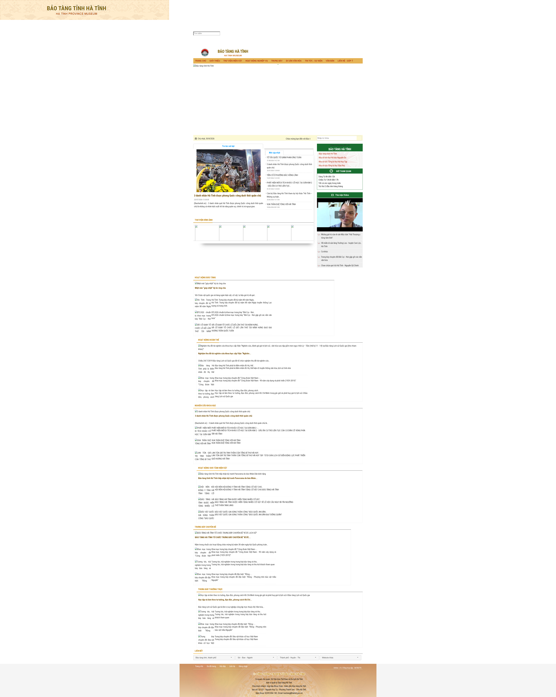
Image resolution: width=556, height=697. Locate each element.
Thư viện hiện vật (239, 33)
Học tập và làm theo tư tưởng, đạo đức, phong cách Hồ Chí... (225, 599)
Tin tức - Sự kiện (277, 33)
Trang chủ (222, 33)
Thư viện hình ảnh (204, 220)
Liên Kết (199, 651)
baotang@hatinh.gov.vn (293, 693)
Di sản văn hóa (269, 33)
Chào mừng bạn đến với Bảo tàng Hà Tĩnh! (255, 138)
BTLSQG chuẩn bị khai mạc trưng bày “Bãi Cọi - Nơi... (233, 312)
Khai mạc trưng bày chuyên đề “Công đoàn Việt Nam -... (238, 378)
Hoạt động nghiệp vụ (249, 33)
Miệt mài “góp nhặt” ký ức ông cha (210, 288)
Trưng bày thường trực (210, 589)
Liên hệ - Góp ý (293, 33)
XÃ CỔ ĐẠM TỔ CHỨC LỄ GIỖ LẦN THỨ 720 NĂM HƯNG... (235, 324)
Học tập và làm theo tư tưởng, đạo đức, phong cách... (237, 390)
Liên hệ (232, 666)
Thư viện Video (342, 195)
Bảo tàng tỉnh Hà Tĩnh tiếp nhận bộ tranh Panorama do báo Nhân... (227, 478)
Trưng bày (259, 33)
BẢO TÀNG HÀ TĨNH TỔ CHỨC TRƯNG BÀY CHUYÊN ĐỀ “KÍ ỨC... (223, 537)
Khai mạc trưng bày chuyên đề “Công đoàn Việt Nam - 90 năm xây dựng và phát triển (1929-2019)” (255, 380)
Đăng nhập (243, 666)
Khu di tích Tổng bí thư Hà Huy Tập (333, 161)
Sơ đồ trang (211, 666)
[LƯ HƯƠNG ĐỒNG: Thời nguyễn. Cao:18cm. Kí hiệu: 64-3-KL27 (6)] (281, 233)
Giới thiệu (230, 33)
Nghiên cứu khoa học (205, 405)
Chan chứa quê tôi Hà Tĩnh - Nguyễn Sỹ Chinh (340, 265)
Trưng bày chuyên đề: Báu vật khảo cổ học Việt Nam (236, 636)
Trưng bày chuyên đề (205, 527)
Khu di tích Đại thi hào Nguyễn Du (332, 157)
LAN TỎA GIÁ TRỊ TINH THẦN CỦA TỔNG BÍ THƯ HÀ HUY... (235, 453)
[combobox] (214, 657)
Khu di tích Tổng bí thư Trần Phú (312, 33)
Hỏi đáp (223, 666)
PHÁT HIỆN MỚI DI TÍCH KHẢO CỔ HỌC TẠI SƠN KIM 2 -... (235, 428)
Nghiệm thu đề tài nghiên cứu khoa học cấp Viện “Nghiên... (224, 353)
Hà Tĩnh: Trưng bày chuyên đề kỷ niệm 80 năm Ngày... (233, 300)
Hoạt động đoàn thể (208, 340)
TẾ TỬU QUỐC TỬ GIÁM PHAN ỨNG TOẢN (284, 157)
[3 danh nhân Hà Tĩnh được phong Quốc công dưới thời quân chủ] (228, 170)
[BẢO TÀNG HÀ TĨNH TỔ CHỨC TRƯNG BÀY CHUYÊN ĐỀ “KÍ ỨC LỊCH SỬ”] (226, 533)
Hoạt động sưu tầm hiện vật (212, 468)
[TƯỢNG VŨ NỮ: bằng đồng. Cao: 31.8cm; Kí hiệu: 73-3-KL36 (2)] (257, 233)
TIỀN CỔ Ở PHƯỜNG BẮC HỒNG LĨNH (282, 175)
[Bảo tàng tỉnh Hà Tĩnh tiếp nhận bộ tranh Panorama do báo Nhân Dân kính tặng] (232, 474)
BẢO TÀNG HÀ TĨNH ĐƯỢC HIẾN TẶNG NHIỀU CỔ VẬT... (238, 499)
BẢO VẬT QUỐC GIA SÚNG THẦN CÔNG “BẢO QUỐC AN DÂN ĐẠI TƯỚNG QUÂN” (248, 514)
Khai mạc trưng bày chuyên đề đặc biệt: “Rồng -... (232, 574)
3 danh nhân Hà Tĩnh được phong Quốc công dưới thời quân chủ (227, 195)
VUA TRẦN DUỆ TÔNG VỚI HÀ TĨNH (281, 204)
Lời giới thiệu (302, 33)
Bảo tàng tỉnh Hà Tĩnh (328, 153)
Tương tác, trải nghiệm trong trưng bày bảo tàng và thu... (235, 561)
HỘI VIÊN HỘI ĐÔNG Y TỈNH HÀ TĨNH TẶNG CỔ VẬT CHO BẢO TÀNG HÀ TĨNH (247, 489)
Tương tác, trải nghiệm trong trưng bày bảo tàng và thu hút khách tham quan (243, 564)
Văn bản (285, 33)
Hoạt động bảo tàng (205, 277)
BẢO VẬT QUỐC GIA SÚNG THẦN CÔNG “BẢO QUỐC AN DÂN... (241, 512)
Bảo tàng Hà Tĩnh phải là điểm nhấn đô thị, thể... (234, 365)
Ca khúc (324, 251)
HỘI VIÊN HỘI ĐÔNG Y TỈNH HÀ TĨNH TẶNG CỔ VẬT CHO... (239, 487)
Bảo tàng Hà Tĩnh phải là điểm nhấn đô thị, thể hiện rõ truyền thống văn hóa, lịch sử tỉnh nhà (253, 368)
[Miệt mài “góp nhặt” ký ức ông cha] (210, 283)
